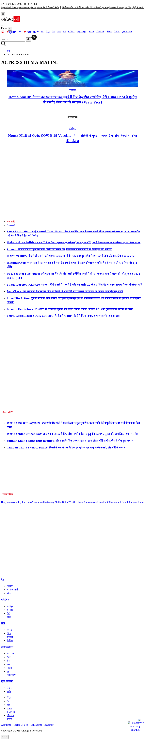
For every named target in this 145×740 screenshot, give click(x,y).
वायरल (91, 32)
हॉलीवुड (10, 610)
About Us (6, 725)
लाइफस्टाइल (81, 32)
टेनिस (9, 634)
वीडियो (109, 32)
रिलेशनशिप (11, 675)
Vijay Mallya (55, 502)
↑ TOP (5, 737)
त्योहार (9, 668)
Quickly (15, 33)
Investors (49, 725)
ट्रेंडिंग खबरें (11, 225)
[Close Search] (34, 37)
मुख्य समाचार (127, 32)
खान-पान (10, 654)
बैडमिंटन (10, 641)
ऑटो (59, 32)
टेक (53, 32)
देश (42, 32)
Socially (33, 32)
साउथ (9, 617)
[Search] (2, 25)
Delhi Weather (70, 502)
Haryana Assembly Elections (16, 502)
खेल (64, 32)
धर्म (8, 672)
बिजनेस (117, 32)
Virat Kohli (98, 502)
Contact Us (36, 725)
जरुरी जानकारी (12, 590)
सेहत (8, 665)
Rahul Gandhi (122, 502)
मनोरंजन (71, 32)
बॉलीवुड (72, 90)
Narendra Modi (40, 502)
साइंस (9, 692)
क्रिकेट (9, 630)
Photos (10, 716)
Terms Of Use (20, 725)
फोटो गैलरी (100, 32)
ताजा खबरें (11, 222)
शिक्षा (9, 593)
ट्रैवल (8, 657)
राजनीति (10, 586)
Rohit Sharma (85, 502)
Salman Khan (136, 502)
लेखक (9, 688)
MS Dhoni (109, 502)
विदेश (48, 32)
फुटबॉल (10, 637)
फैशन (9, 661)
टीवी (8, 614)
